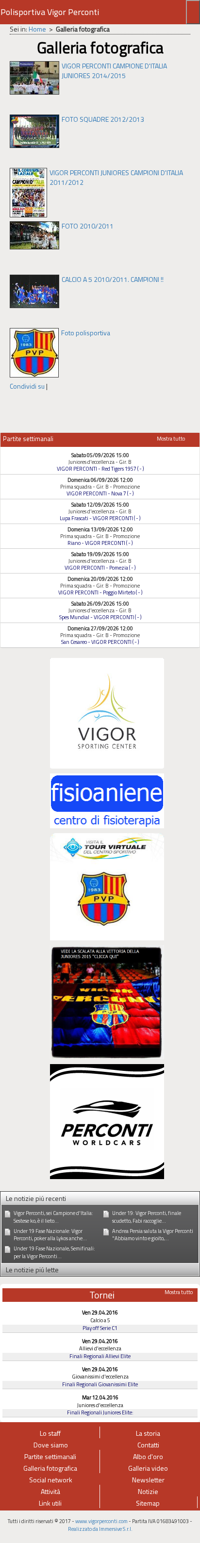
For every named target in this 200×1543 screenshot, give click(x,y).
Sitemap (148, 1503)
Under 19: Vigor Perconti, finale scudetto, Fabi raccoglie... (146, 1217)
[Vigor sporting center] (107, 712)
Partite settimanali (50, 1456)
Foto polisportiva (85, 333)
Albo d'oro (148, 1456)
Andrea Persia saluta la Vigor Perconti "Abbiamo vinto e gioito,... (152, 1235)
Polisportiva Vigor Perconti (49, 11)
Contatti (148, 1445)
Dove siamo (50, 1445)
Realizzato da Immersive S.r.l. (100, 1529)
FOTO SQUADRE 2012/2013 (103, 119)
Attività (50, 1491)
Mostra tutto (171, 438)
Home (37, 29)
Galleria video (148, 1468)
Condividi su (27, 386)
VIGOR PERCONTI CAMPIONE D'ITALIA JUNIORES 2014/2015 (114, 71)
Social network (50, 1480)
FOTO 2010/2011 (88, 226)
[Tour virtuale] (107, 886)
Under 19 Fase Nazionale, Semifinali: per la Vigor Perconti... (54, 1252)
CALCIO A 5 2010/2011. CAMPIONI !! (113, 279)
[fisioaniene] (107, 800)
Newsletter (148, 1480)
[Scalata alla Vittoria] (107, 1001)
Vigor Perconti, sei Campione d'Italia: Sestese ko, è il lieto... (53, 1217)
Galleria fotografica (50, 1468)
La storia (148, 1433)
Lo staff (50, 1433)
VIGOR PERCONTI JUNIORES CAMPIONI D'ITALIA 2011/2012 (116, 177)
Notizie (148, 1491)
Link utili (50, 1503)
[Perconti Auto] (107, 1121)
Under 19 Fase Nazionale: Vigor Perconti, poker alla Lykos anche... (50, 1235)
